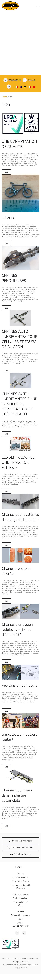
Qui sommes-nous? (20, 877)
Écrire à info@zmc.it (22, 854)
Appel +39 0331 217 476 (22, 847)
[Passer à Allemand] (25, 87)
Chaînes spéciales (20, 36)
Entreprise (20, 17)
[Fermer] (38, 14)
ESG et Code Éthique (20, 54)
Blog (21, 919)
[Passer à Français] (30, 87)
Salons (20, 60)
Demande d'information (22, 841)
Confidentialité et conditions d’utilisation (20, 964)
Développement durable (20, 885)
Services (20, 48)
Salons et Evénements (20, 915)
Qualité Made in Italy (20, 21)
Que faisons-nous (20, 25)
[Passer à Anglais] (21, 87)
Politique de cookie (21, 967)
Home (4, 96)
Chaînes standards (20, 31)
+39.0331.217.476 (14, 80)
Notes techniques (20, 42)
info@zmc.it (31, 80)
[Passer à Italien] (17, 87)
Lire (6, 172)
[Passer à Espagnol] (34, 87)
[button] (38, 5)
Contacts (20, 65)
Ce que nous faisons (20, 881)
